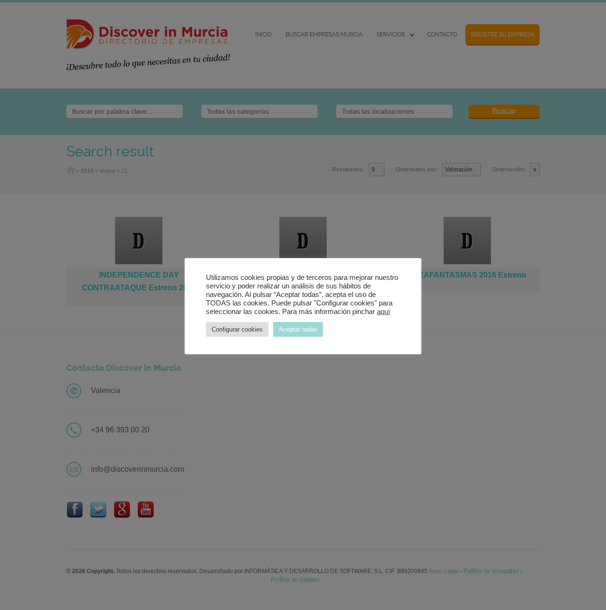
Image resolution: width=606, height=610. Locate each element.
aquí (383, 311)
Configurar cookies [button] (237, 329)
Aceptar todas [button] (298, 329)
